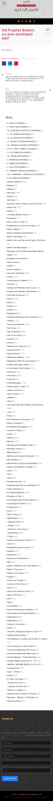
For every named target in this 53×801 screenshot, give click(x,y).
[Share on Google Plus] (16, 63)
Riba (9, 562)
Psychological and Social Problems (21, 500)
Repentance (12, 555)
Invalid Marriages (14, 383)
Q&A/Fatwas (12, 518)
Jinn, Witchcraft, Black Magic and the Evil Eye (25, 405)
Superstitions (12, 617)
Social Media (12, 606)
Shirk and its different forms (18, 591)
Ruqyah (10, 577)
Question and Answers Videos (19, 540)
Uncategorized (13, 668)
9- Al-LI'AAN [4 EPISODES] (17, 178)
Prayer (11, 525)
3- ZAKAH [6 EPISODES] (16, 163)
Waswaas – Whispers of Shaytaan (21, 697)
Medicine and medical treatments (20, 456)
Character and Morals (16, 273)
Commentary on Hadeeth (17, 280)
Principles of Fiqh (14, 496)
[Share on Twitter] (10, 63)
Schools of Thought (15, 580)
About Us (7, 797)
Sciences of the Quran (18, 529)
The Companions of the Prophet (20, 646)
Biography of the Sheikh (16, 258)
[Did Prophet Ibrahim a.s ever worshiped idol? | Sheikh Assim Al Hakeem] (25, 3)
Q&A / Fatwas (12, 514)
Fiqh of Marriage (13, 332)
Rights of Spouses (14, 569)
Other (9, 478)
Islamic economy (14, 390)
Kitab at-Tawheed (14, 423)
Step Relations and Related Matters (21, 613)
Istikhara (10, 397)
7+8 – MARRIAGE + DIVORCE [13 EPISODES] (25, 174)
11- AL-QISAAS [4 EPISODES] (19, 134)
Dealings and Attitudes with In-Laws (21, 288)
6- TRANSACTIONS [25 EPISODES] (21, 171)
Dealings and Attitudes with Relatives (22, 291)
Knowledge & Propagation (17, 427)
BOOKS (10, 266)
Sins (9, 599)
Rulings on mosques (15, 573)
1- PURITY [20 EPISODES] (17, 127)
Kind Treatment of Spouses (18, 419)
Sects (9, 588)
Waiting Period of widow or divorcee (21, 694)
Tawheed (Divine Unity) (16, 635)
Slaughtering (13, 533)
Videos (10, 675)
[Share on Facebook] (4, 63)
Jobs (9, 412)
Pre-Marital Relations (15, 492)
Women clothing (13, 701)
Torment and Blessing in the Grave (21, 650)
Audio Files (11, 207)
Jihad (9, 401)
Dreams (10, 306)
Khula (9, 416)
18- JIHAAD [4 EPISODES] (17, 156)
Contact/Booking (43, 797)
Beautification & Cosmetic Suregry (21, 226)
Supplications (12, 620)
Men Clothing (12, 460)
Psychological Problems (17, 503)
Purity (9, 511)
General (10, 343)
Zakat (11, 536)
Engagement (12, 313)
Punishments (12, 507)
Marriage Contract (14, 449)
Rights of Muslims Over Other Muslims (22, 566)
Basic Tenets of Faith (15, 222)
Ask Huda (11, 200)
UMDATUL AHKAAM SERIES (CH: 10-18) (23, 664)
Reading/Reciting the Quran (18, 547)
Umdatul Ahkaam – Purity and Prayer (22, 657)
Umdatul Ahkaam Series (18, 215)
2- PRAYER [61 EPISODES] (17, 160)
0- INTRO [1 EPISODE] (16, 123)
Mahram (10, 438)
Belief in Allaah (13, 229)
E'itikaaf (10, 310)
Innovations (12, 375)
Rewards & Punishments (17, 558)
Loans (9, 434)
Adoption (11, 185)
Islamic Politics (13, 394)
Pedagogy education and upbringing (21, 485)
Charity (10, 277)
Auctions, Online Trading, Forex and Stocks (24, 204)
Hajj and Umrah (13, 350)
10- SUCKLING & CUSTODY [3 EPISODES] (23, 130)
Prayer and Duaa (13, 489)
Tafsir (9, 628)
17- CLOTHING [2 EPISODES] (18, 152)
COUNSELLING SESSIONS (24, 797)
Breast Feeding (13, 269)
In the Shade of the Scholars (18, 368)
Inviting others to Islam (16, 386)
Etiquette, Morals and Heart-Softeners (22, 317)
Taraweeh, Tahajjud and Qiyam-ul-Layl (22, 631)
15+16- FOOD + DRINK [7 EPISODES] (21, 149)
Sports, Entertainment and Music (20, 610)
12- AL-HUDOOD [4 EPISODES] (19, 138)
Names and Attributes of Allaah (20, 467)
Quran (9, 544)
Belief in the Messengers (10, 58)
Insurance (11, 379)
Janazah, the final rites (18, 686)
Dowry (9, 302)
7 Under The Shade (15, 679)
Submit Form (9, 778)
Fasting (10, 321)
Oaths (9, 471)
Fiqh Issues (11, 328)
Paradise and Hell (14, 482)
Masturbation (12, 452)
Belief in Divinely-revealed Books (20, 233)
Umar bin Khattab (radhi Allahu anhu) (22, 653)
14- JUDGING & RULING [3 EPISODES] (22, 145)
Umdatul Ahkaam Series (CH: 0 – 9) (21, 661)
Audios (10, 211)
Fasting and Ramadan (16, 324)
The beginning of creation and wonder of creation (27, 639)
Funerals (10, 339)
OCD (9, 474)
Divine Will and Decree (16, 295)
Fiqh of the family (14, 335)
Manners (10, 441)
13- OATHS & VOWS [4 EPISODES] (21, 141)
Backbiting (11, 218)
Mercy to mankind (16, 690)
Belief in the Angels (15, 237)
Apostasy (11, 193)
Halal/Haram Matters (15, 357)
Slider (9, 602)
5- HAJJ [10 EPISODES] (16, 167)
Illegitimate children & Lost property (21, 361)
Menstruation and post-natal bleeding (22, 463)
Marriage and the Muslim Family (20, 445)
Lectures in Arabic (14, 430)
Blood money (12, 262)
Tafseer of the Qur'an (16, 624)
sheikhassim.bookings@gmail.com (14, 735)
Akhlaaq (10, 189)
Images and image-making (18, 365)
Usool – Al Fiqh (13, 672)
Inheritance (11, 372)
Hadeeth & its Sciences (16, 346)
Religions (10, 551)
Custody (10, 284)
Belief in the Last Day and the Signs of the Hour (26, 240)
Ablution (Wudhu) (14, 182)
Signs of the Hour (14, 595)
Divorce (10, 299)
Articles (10, 196)
